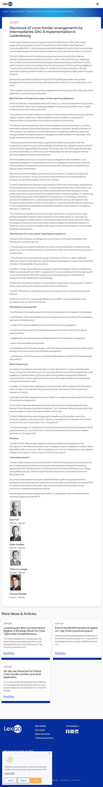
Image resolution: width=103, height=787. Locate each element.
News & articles (42, 734)
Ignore (11, 780)
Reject (24, 780)
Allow (36, 780)
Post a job (40, 730)
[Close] (50, 753)
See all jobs (40, 726)
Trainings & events (44, 738)
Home (5, 11)
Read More (9, 653)
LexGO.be (75, 780)
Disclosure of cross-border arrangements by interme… (50, 11)
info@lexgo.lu (72, 726)
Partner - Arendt (17, 523)
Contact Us (64, 780)
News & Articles (17, 11)
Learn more (10, 773)
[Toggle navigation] (97, 4)
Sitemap (54, 780)
